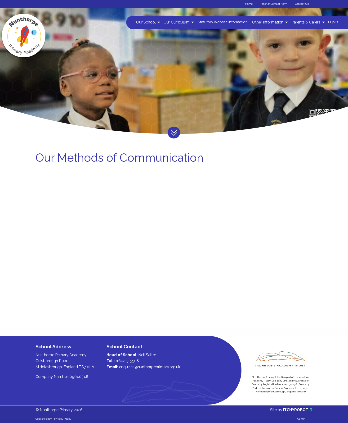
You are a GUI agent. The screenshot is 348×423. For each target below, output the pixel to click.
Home (249, 3)
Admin (301, 418)
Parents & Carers (305, 22)
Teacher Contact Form (273, 3)
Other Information (267, 22)
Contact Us (302, 3)
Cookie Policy (44, 418)
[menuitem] (147, 22)
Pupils (333, 22)
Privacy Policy (62, 418)
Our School (146, 22)
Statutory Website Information (223, 22)
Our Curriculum (177, 22)
